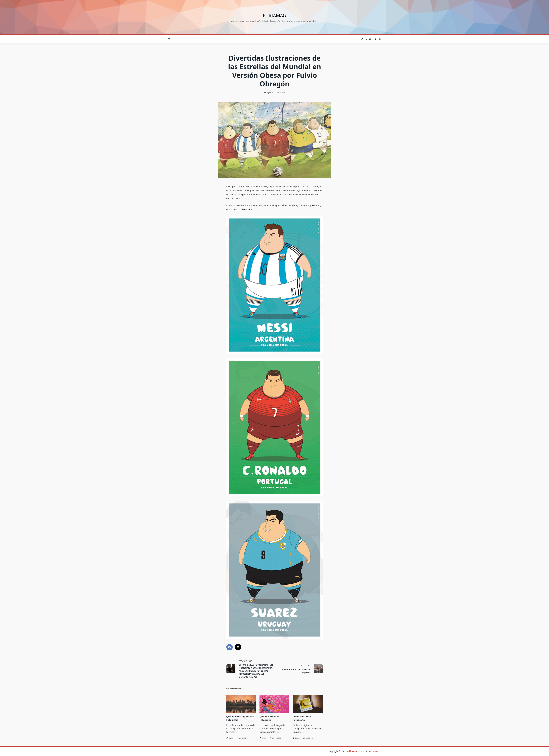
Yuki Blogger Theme (356, 751)
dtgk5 (268, 93)
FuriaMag (274, 15)
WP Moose (374, 751)
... (236, 732)
